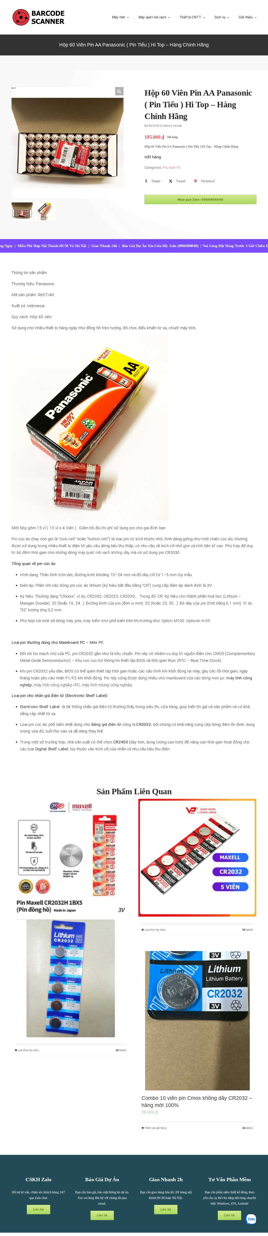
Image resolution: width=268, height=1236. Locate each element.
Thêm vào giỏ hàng (155, 1128)
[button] (119, 91)
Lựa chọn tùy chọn (155, 929)
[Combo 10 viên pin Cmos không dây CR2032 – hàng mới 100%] (197, 1020)
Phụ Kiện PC (172, 168)
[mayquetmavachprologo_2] (38, 9)
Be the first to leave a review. (163, 125)
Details (249, 929)
